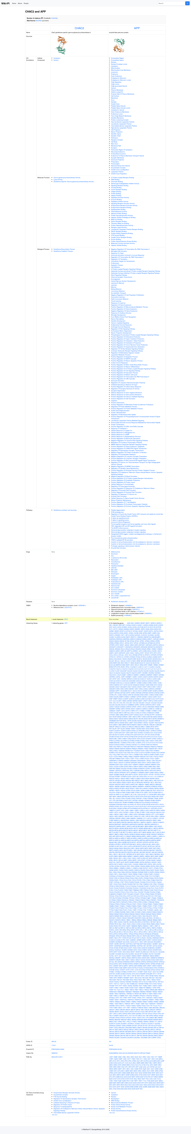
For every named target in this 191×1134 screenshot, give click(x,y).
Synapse (114, 148)
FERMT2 (156, 751)
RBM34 (134, 920)
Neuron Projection (116, 132)
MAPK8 (111, 824)
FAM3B (116, 749)
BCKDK (155, 659)
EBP (131, 733)
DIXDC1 (146, 723)
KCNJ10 (111, 802)
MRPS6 (148, 840)
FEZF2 (121, 753)
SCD (124, 942)
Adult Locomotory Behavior (119, 299)
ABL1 (111, 625)
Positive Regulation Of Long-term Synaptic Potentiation (128, 458)
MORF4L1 (161, 834)
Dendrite (113, 102)
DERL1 (125, 721)
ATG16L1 (121, 655)
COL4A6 (117, 705)
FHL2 (114, 755)
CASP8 (155, 677)
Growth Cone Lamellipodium (120, 170)
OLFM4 (116, 866)
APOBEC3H (152, 643)
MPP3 (118, 836)
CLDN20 (137, 699)
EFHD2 (127, 735)
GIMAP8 (153, 764)
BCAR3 (145, 659)
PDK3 (136, 878)
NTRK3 (148, 860)
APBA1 (142, 641)
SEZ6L (160, 946)
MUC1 (135, 844)
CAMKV (155, 675)
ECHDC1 (141, 733)
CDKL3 (146, 689)
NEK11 (116, 854)
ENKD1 (124, 739)
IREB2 (154, 796)
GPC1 (132, 770)
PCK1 (138, 876)
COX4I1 (111, 707)
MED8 (116, 830)
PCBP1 (151, 874)
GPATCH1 (118, 770)
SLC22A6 (161, 952)
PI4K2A (159, 882)
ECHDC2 (147, 733)
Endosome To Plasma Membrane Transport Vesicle (127, 156)
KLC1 (121, 806)
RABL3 (121, 916)
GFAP (117, 764)
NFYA (134, 854)
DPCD (152, 727)
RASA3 (124, 918)
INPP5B (124, 796)
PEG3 (121, 880)
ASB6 (145, 651)
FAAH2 (143, 745)
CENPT (111, 693)
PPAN (147, 894)
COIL (110, 703)
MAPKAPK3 (134, 824)
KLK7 (163, 806)
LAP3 (147, 810)
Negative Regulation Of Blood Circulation (124, 476)
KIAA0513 (155, 802)
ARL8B (143, 649)
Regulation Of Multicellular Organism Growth (125, 353)
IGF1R (151, 792)
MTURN (129, 844)
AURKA (149, 657)
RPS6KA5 (148, 934)
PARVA (157, 872)
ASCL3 (149, 651)
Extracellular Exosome (118, 154)
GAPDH (127, 762)
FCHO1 (142, 751)
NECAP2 (155, 852)
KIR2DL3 (112, 806)
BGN (110, 663)
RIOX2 (116, 926)
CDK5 (126, 689)
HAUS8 (122, 780)
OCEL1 (130, 864)
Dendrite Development (118, 321)
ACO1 (115, 627)
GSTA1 (135, 774)
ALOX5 (123, 637)
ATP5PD (154, 655)
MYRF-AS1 (151, 846)
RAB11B (134, 912)
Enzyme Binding (116, 199)
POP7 (125, 894)
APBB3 (116, 643)
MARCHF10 (155, 824)
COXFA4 (128, 707)
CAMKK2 (143, 675)
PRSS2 (157, 902)
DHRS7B (157, 721)
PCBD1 (140, 874)
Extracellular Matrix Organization (121, 331)
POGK (151, 890)
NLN (162, 854)
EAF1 (124, 733)
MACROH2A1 (125, 820)
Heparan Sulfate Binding (119, 245)
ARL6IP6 (138, 649)
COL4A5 (112, 705)
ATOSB (135, 655)
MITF (140, 832)
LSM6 (128, 818)
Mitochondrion (115, 68)
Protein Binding (116, 193)
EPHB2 (132, 741)
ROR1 (117, 930)
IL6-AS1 (143, 794)
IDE (151, 790)
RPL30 (156, 930)
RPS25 (131, 934)
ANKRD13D (147, 637)
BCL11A (161, 659)
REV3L (159, 922)
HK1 (136, 784)
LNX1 (131, 816)
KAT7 (130, 800)
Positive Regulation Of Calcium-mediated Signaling (127, 397)
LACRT (118, 810)
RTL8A (129, 938)
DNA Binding (115, 179)
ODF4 (154, 864)
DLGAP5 (161, 723)
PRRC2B (151, 902)
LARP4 (157, 810)
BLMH (137, 663)
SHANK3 (130, 950)
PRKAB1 (132, 900)
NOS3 (151, 858)
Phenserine (114, 564)
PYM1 (145, 910)
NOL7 (130, 858)
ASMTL (111, 653)
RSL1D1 (139, 936)
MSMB (124, 842)
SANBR (139, 940)
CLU (114, 701)
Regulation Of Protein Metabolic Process (124, 406)
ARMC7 (154, 649)
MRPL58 (124, 840)
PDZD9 (111, 880)
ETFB (128, 743)
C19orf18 (124, 669)
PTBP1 (155, 906)
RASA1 (119, 918)
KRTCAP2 (154, 808)
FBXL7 (116, 751)
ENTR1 (134, 739)
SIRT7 (116, 952)
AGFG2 (156, 631)
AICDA (136, 633)
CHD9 (142, 695)
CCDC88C (112, 683)
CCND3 (144, 683)
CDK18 (159, 687)
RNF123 (111, 928)
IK (114, 794)
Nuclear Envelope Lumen (119, 64)
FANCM (151, 749)
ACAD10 (134, 625)
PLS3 (116, 890)
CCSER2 (116, 685)
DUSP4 (128, 731)
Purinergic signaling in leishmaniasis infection (125, 546)
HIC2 (159, 782)
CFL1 (116, 695)
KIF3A (143, 804)
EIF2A (152, 735)
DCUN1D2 (159, 715)
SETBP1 (149, 946)
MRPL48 (153, 838)
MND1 (122, 834)
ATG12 (111, 655)
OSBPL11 (129, 868)
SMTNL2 (112, 958)
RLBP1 (128, 926)
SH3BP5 (158, 948)
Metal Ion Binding (116, 219)
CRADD (156, 707)
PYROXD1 (150, 910)
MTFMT (151, 842)
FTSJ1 (137, 759)
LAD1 (122, 810)
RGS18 (139, 924)
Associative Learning (117, 297)
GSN (126, 774)
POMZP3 (120, 894)
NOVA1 (155, 858)
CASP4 (145, 677)
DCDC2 (136, 715)
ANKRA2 (140, 637)
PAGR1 (157, 870)
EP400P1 (149, 739)
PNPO (141, 890)
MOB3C (143, 834)
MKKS (144, 832)
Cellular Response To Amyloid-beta (122, 484)
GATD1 (144, 762)
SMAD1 (128, 956)
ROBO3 (159, 928)
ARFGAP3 (149, 645)
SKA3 (128, 952)
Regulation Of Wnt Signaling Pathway (123, 329)
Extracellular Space (117, 60)
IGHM (155, 792)
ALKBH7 (112, 637)
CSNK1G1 (151, 709)
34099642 (128, 605)
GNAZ (146, 766)
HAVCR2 (128, 780)
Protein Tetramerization (118, 412)
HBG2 (146, 780)
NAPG (146, 848)
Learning (114, 285)
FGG (157, 753)
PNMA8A (136, 890)
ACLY (111, 627)
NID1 (147, 854)
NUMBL (136, 862)
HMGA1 (111, 786)
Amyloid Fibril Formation (119, 496)
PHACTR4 (159, 880)
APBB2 (111, 643)
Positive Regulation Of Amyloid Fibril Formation (126, 492)
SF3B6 (121, 948)
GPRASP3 (122, 772)
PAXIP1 (125, 874)
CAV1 (119, 679)
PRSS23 (112, 904)
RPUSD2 (123, 936)
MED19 (156, 828)
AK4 (158, 633)
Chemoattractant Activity (119, 211)
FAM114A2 (112, 747)
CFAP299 (145, 693)
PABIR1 (131, 870)
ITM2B (156, 798)
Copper (113, 576)
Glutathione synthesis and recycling (64, 510)
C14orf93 (151, 667)
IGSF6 (111, 794)
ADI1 (159, 629)
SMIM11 (157, 956)
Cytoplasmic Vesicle (117, 110)
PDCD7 (111, 878)
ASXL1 (132, 653)
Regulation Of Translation (119, 259)
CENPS (160, 691)
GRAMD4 (141, 772)
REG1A (140, 922)
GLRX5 (125, 766)
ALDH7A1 (144, 635)
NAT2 (155, 848)
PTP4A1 (139, 908)
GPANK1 (112, 770)
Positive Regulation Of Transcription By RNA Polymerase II (130, 377)
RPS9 (118, 936)
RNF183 (128, 928)
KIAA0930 (119, 804)
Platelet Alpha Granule (118, 106)
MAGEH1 (149, 820)
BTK (118, 667)
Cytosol (55, 60)
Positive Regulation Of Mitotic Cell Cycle (124, 375)
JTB (113, 800)
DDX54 (126, 719)
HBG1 (142, 780)
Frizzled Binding (116, 187)
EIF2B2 (157, 735)
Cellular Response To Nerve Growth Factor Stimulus (127, 498)
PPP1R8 (112, 898)
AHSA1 (131, 633)
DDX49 (121, 719)
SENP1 (111, 944)
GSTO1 (146, 774)
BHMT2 (115, 663)
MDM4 (146, 828)
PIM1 (141, 884)
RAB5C (159, 914)
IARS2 (143, 790)
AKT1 (123, 635)
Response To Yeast (117, 253)
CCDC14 (149, 679)
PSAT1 (134, 904)
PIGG (115, 884)
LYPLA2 (161, 818)
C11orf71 (145, 667)
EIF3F (122, 737)
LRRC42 (162, 816)
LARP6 (162, 810)
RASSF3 (112, 920)
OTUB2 (156, 868)
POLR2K (147, 892)
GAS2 (139, 762)
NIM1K (151, 854)
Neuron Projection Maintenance (121, 500)
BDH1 (134, 661)
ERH (160, 741)
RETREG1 (146, 922)
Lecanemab (114, 598)
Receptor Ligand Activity (119, 227)
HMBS (147, 784)
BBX (134, 659)
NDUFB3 (112, 852)
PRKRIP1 (154, 900)
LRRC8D (117, 818)
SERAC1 (149, 944)
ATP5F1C (147, 655)
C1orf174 (158, 669)
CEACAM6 (123, 691)
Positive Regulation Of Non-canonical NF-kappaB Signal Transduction (133, 460)
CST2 (123, 711)
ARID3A (111, 649)
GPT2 (128, 772)
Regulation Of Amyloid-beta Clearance (123, 454)
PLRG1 (111, 890)
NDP (135, 850)
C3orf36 (145, 671)
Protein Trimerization (117, 424)
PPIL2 (125, 896)
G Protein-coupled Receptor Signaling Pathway (126, 269)
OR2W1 (137, 866)
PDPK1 (141, 878)
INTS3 (138, 796)
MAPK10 (143, 822)
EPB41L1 (160, 739)
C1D (135, 669)
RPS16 (161, 932)
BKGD (133, 663)
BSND (111, 667)
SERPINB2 (125, 946)
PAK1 (111, 872)
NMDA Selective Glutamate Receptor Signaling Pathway (129, 444)
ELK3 (160, 737)
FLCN (161, 755)
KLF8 (149, 806)
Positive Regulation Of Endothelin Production (125, 480)
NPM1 (111, 860)
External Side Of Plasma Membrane (122, 94)
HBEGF (137, 780)
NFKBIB (129, 854)
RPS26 (136, 934)
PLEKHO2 (142, 888)
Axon (112, 100)
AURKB (155, 657)
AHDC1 (126, 633)
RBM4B (149, 920)
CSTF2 (127, 711)
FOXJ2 (156, 757)
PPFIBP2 (158, 894)
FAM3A (111, 749)
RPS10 (141, 932)
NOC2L (115, 858)
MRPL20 (112, 838)
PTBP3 (160, 906)
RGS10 (129, 924)
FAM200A (147, 747)
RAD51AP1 (128, 916)
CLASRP (125, 699)
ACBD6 (151, 625)
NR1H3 (120, 860)
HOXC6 (116, 788)
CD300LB (136, 685)
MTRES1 (118, 844)
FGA (124, 753)
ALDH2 (131, 635)
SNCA (139, 958)
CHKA (111, 697)
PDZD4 (161, 878)
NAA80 (116, 848)
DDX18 (144, 717)
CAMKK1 (136, 675)
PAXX (130, 874)
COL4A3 (159, 703)
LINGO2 (147, 814)
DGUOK (151, 721)
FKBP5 (152, 755)
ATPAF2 (127, 657)
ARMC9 (159, 649)
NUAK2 (159, 860)
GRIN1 (161, 772)
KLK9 (111, 808)
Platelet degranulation (118, 510)
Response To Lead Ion (118, 303)
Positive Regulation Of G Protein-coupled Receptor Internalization (132, 478)
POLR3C (153, 892)
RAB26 (154, 912)
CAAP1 (139, 673)
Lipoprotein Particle (117, 172)
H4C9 (143, 778)
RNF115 (157, 926)
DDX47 (116, 719)
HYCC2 (133, 790)
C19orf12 (118, 669)
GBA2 (154, 762)
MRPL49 (159, 838)
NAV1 (159, 848)
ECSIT (160, 733)
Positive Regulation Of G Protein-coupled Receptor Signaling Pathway (133, 369)
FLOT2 (116, 757)
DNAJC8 (137, 727)
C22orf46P (123, 671)
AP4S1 (137, 641)
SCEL (128, 942)
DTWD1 (152, 729)
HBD (132, 780)
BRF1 (146, 665)
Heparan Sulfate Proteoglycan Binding (123, 217)
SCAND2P (119, 942)
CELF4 (140, 691)
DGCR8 (139, 721)
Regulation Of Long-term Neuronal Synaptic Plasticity (128, 383)
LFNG (147, 812)
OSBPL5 (135, 868)
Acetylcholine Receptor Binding (121, 207)
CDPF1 (117, 691)
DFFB (129, 721)
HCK (110, 782)
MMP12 (117, 834)
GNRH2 (117, 768)
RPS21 (126, 934)
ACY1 (111, 629)
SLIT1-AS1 (118, 956)
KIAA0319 (148, 802)
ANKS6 (144, 639)
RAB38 (126, 914)
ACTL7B (152, 627)
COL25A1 (142, 703)
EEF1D (117, 735)
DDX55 (131, 719)
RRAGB (129, 936)
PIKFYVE (136, 884)
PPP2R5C (118, 898)
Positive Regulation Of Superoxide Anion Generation (128, 347)
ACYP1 (115, 629)
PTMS (134, 908)
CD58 (151, 685)
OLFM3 (111, 866)
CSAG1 (133, 709)
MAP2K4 (130, 822)
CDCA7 (139, 687)
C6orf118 (112, 673)
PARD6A (134, 872)
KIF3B (148, 804)
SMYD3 (123, 958)
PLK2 (157, 888)
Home (14, 3)
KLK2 (159, 806)
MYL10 (126, 846)
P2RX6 (121, 870)
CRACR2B (150, 707)
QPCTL (111, 912)
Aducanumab (115, 586)
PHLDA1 (137, 882)
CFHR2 (111, 695)
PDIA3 (132, 878)
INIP (110, 796)
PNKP (131, 890)
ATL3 (130, 655)
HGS (156, 782)
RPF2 (138, 930)
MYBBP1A (112, 846)
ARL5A (132, 649)
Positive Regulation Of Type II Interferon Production (127, 339)
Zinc (112, 556)
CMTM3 (135, 701)
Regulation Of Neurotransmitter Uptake (123, 414)
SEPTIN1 (122, 944)
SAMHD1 (133, 940)
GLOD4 (116, 766)
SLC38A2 (118, 954)
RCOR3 (131, 922)
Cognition (114, 401)
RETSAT (153, 922)
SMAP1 (139, 956)
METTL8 (125, 832)
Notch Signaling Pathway (119, 275)
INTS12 (132, 796)
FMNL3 (131, 757)
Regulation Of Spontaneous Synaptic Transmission (127, 450)
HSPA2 (151, 788)
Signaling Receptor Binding (119, 185)
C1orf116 (152, 669)
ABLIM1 (115, 625)
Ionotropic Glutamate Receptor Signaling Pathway (127, 351)
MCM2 (122, 828)
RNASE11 (146, 926)
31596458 (127, 615)
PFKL (144, 880)
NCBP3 (116, 850)
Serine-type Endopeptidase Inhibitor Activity (125, 183)
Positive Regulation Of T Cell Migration (123, 502)
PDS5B (146, 878)
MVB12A (145, 844)
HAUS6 (117, 780)
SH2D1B (144, 948)
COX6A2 (122, 707)
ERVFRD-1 (117, 743)
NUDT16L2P (120, 862)
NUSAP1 (154, 862)
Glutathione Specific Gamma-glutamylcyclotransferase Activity (73, 181)
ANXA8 (116, 641)
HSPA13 (146, 788)
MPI (114, 836)
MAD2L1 (133, 820)
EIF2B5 (111, 737)
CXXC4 (144, 713)
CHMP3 (121, 697)
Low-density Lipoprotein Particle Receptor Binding (127, 229)
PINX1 (155, 884)
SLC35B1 (112, 954)
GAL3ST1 (158, 761)
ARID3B (117, 649)
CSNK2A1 (112, 711)
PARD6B (140, 872)
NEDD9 (160, 852)
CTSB (159, 711)
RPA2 (124, 930)
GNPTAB (112, 768)
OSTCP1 (145, 868)
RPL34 (111, 932)
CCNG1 (154, 683)
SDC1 (141, 942)
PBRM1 (135, 874)
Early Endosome (116, 76)
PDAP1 (157, 876)
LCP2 (120, 812)
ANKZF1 (150, 639)
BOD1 (132, 665)
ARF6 (136, 645)
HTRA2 (128, 790)
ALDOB (157, 635)
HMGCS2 (129, 786)
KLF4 (138, 806)
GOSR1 (147, 768)
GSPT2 (130, 774)
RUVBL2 (149, 938)
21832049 (54, 18)
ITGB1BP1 (139, 798)
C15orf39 (157, 667)
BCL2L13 (124, 661)
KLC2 (125, 806)
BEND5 (154, 661)
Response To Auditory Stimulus (121, 313)
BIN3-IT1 (127, 663)
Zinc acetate (115, 588)
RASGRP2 (130, 918)
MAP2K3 (124, 822)
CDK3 (118, 689)
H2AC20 (111, 778)
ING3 (163, 794)
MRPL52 (112, 840)
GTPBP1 (117, 776)
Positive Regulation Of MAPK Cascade (123, 359)
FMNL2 (125, 757)
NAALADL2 (127, 848)
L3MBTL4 (112, 810)
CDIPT (144, 687)
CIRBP (115, 699)
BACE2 (125, 659)
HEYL (152, 782)
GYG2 (141, 776)
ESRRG (123, 743)
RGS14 (134, 924)
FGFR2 (153, 753)
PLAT (157, 886)
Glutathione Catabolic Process (63, 251)
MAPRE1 (141, 824)
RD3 (136, 922)
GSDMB (116, 774)
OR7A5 (152, 866)
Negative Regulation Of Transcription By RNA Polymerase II (130, 249)
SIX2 (124, 952)
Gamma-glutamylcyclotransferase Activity (66, 177)
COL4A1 (148, 703)
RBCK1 (123, 920)
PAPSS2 (128, 872)
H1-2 (156, 776)
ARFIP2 (155, 645)
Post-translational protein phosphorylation (124, 538)
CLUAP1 (119, 701)
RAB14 (144, 912)
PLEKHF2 (122, 888)
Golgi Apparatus (116, 82)
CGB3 (120, 695)
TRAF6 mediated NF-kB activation (122, 540)
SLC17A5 (149, 952)
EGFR (136, 735)
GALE (111, 762)
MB (139, 826)
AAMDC (137, 623)
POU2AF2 (130, 894)
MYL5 (131, 846)
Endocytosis (115, 263)
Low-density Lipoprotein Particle (121, 124)
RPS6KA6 (155, 934)
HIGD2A (111, 784)
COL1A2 (135, 703)
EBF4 (128, 733)
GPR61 (111, 772)
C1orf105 (140, 669)
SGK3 (139, 948)
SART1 (149, 940)
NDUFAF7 (152, 850)
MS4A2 (111, 842)
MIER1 (136, 832)
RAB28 (111, 914)
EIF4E (136, 737)
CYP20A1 (112, 715)
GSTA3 (140, 774)
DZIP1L (111, 733)
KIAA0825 (112, 804)
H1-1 (152, 776)
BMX (123, 665)
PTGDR (111, 908)
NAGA (137, 848)
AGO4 (111, 633)
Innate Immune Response (119, 363)
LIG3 (162, 812)
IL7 (148, 794)
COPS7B (148, 705)
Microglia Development (118, 315)
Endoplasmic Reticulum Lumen (121, 80)
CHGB (156, 695)
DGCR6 (134, 721)
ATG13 (116, 655)
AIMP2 (154, 633)
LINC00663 (141, 814)
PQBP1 (148, 898)
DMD (120, 725)
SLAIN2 (143, 952)
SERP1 (111, 946)
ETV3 (148, 743)
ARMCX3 (112, 651)
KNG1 (115, 808)
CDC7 (130, 687)
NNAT (157, 856)
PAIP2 (162, 870)
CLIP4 (157, 699)
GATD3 (149, 762)
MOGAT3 (154, 834)
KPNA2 (119, 808)
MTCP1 (134, 842)
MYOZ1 (144, 846)
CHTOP (139, 697)
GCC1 (158, 762)
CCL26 (127, 683)
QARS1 (156, 910)
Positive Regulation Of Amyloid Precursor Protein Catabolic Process (133, 470)
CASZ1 (161, 677)
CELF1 (130, 691)
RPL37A (126, 932)
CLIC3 (153, 699)
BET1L (159, 661)
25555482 (82, 605)
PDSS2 (151, 878)
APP (137, 28)
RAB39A (132, 914)
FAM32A (160, 747)
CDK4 (122, 689)
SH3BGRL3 (151, 948)
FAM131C (120, 747)
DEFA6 (154, 719)
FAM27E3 (153, 747)
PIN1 (151, 884)
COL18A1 (129, 703)
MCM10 (116, 828)
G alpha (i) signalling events (120, 520)
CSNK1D (139, 709)
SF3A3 (111, 948)
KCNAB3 (147, 800)
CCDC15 (118, 681)
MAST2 (129, 826)
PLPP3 (161, 888)
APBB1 (157, 641)
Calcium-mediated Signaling (120, 323)
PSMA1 (150, 904)
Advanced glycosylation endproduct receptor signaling (128, 530)
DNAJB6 (159, 725)
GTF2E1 (151, 774)
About (20, 3)
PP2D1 (142, 894)
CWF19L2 (127, 713)
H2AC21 (117, 778)
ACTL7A (146, 627)
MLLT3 (154, 832)
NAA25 (111, 848)
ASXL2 (137, 653)
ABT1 (124, 625)
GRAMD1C (134, 772)
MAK (159, 820)
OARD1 (120, 864)
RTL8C (134, 938)
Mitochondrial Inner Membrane (120, 70)
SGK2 (135, 948)
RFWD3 (111, 924)
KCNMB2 (131, 802)
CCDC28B (132, 681)
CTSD (111, 713)
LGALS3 (158, 812)
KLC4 (129, 806)
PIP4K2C (161, 884)
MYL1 (122, 846)
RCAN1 (120, 922)
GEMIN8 (112, 764)
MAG (137, 820)
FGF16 (142, 753)
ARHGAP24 (129, 647)
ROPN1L (112, 930)
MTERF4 (146, 842)
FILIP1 (126, 755)
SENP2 (116, 944)
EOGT (143, 739)
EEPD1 (122, 735)
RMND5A (134, 926)
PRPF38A (112, 902)
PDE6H (127, 878)
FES (116, 753)
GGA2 (126, 764)
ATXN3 (138, 657)
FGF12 (132, 753)
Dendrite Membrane (117, 118)
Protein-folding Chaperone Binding (122, 233)
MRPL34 (141, 838)
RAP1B (155, 916)
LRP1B (147, 816)
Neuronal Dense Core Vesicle (120, 166)
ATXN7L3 (144, 657)
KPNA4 (125, 808)
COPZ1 (153, 705)
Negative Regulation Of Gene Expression (124, 311)
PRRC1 (145, 902)
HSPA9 (156, 788)
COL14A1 (122, 703)
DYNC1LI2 (134, 731)
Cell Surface (115, 96)
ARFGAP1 (142, 645)
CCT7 (121, 685)
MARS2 (118, 826)
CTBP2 (132, 711)
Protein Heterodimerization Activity (122, 225)
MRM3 (134, 836)
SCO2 (132, 942)
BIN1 (122, 663)
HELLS (133, 782)
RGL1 (120, 924)
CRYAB (127, 709)
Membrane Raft (116, 146)
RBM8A (155, 920)
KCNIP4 (158, 800)
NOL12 (125, 858)
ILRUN (151, 794)
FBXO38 (121, 751)
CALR (119, 675)
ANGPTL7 (133, 637)
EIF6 (148, 737)
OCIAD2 (135, 864)
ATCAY (147, 653)
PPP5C (137, 898)
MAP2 (119, 822)
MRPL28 (130, 838)
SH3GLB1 (118, 950)
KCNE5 (153, 800)
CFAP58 (156, 693)
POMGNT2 (112, 894)
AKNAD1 (118, 635)
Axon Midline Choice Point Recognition (123, 317)
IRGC (161, 796)
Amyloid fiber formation (118, 548)
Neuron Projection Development (121, 333)
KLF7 (145, 806)
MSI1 (116, 842)
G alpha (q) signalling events (120, 518)
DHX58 (121, 723)
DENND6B (112, 721)
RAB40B (148, 914)
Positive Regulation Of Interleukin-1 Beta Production (127, 341)
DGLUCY (145, 721)
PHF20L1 (117, 882)
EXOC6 (116, 745)
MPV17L (123, 836)
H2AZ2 (123, 778)
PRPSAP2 (124, 902)
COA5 (155, 701)
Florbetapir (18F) (116, 580)
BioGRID (39, 20)
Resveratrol (114, 560)
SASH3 (154, 940)
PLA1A (127, 886)
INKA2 (119, 796)
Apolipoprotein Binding (118, 209)
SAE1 (128, 940)
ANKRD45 (119, 639)
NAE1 (133, 848)
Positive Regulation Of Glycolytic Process (124, 373)
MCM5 (126, 828)
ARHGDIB (144, 647)
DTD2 (147, 729)
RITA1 (124, 926)
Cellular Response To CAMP (120, 434)
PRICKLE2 (124, 900)
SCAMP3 (112, 942)
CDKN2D (112, 691)
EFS (131, 735)
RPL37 (121, 932)
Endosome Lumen (117, 114)
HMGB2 (117, 786)
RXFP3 (161, 938)
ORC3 (157, 866)
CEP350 (122, 693)
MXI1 (158, 844)
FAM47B (122, 749)
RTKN (124, 938)
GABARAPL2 (113, 761)
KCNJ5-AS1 (118, 802)
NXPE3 (111, 864)
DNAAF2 (134, 725)
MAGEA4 (143, 820)
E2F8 (120, 733)
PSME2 (144, 906)
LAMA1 (131, 810)
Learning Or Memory (117, 283)
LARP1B (152, 810)
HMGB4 (122, 786)
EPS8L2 (142, 741)
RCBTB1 (126, 922)
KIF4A (153, 804)
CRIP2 (123, 709)
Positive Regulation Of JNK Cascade (123, 379)
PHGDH (131, 882)
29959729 (140, 607)
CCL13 (122, 683)
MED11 (150, 828)
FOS (147, 757)
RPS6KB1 (112, 936)
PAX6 (120, 874)
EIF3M (131, 737)
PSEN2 (144, 904)
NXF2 (159, 862)
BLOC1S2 (149, 663)
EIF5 (144, 737)
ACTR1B (158, 627)
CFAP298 (138, 693)
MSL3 (120, 842)
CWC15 (120, 713)
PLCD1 (111, 888)
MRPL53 (118, 840)
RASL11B (152, 918)
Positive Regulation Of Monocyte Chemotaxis (125, 438)
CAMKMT (149, 675)
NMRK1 (142, 856)
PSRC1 (150, 906)
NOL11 (120, 858)
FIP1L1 (131, 755)
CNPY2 (150, 701)
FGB (128, 753)
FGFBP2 (148, 753)
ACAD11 (140, 625)
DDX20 (155, 717)
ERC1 (148, 741)
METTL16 (157, 830)
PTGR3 (121, 908)
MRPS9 (153, 840)
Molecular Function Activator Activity (123, 243)
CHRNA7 (133, 697)
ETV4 (152, 743)
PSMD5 (134, 906)
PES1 (130, 880)
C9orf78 (134, 673)
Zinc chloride (115, 594)
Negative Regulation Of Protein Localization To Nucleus (129, 452)
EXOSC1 (122, 745)
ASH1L (160, 651)
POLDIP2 (117, 892)
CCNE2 (149, 683)
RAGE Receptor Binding (119, 231)
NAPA (142, 848)
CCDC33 (138, 681)
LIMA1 (111, 814)
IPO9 (145, 796)
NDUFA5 (146, 850)
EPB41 (154, 739)
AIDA (140, 633)
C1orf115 (146, 669)
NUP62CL (148, 862)
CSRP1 (118, 711)
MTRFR (124, 844)
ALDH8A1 (151, 635)
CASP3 (140, 677)
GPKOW (136, 770)
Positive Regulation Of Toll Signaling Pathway (125, 371)
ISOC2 (118, 798)
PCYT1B (152, 876)
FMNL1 (120, 757)
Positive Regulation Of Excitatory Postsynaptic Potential (129, 504)
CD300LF (142, 685)
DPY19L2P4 (121, 729)
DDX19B (150, 717)
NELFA (120, 854)
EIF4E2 (140, 737)
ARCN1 (127, 645)
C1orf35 (111, 671)
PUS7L (125, 910)
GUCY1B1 (135, 776)
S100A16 (112, 940)
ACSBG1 (125, 627)
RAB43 (154, 914)
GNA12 (130, 766)
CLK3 (161, 699)
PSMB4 (111, 906)
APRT (117, 645)
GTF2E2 (157, 774)
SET (144, 946)
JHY (110, 800)
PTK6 (130, 908)
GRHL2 (156, 772)
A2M (128, 623)
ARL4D (127, 649)
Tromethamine (115, 562)
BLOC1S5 (156, 663)
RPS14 (156, 932)
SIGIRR (155, 950)
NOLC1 (134, 858)
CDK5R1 (131, 689)
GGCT (130, 764)
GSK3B (121, 774)
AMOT (128, 637)
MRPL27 (124, 838)
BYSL (127, 667)
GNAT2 (141, 766)
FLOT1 (111, 757)
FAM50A (128, 749)
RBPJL (111, 922)
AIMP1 (149, 633)
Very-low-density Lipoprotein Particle (122, 122)
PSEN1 (139, 904)
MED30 (111, 830)
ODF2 (145, 864)
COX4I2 (117, 707)
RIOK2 (111, 926)
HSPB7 (161, 788)
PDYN (156, 878)
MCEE (160, 826)
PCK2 (142, 876)
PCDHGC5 (127, 876)
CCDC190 (125, 681)
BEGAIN (143, 661)
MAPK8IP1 (118, 824)
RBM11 (128, 920)
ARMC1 (148, 649)
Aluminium (114, 554)
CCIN (117, 683)
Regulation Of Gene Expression (121, 305)
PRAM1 (154, 898)
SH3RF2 (124, 950)
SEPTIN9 (143, 944)
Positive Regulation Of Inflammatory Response (126, 387)
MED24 (161, 828)
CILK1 (159, 697)
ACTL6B (140, 627)
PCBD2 (145, 874)
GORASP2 (141, 768)
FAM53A (134, 749)
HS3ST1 (132, 788)
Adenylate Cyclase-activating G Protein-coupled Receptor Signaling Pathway (135, 271)
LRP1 (143, 816)
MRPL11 (156, 836)
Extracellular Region (117, 58)
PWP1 (135, 910)
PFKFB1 (139, 880)
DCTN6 (146, 715)
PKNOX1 (122, 886)
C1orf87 (117, 671)
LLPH (157, 814)
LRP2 (152, 816)
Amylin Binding (116, 239)
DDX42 (160, 717)
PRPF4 (118, 902)
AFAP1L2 (123, 631)
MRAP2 (128, 836)
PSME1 (139, 906)
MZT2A (158, 846)
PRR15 (135, 902)
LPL (139, 816)
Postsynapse (115, 164)
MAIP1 (155, 820)
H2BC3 (138, 778)
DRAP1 (133, 729)
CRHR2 (118, 709)
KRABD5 (135, 808)
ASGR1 (154, 651)
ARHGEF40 (151, 647)
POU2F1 (137, 894)
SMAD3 (134, 956)
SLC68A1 (145, 954)
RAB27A (160, 912)
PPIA (116, 896)
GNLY (158, 766)
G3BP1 (157, 759)
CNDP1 (140, 701)
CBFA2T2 (130, 679)
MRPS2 (136, 840)
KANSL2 (121, 800)
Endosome (114, 74)
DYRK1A (154, 731)
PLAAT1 (146, 886)
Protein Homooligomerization (120, 410)
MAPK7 (161, 822)
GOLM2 (129, 768)
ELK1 (156, 737)
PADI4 (148, 870)
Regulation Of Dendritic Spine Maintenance (125, 468)
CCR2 (111, 685)
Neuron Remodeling (117, 319)
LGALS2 (152, 812)
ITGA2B (128, 798)
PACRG (142, 870)
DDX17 (139, 717)
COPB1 (136, 705)
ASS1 (128, 653)
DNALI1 (142, 727)
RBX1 (116, 922)
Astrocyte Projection (117, 160)
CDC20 (160, 685)
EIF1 (142, 735)
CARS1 (135, 677)
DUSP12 (112, 731)
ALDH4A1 (137, 635)
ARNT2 (118, 651)
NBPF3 (111, 850)
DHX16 (117, 723)
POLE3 (123, 892)
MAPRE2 (148, 824)
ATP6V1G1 (120, 657)
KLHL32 (154, 806)
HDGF (129, 782)
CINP (111, 699)
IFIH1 (114, 792)
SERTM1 (140, 946)
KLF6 (141, 806)
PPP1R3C (158, 896)
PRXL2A (129, 904)
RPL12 (147, 930)
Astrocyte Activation (117, 381)
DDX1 (130, 717)
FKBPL (157, 755)
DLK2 (111, 725)
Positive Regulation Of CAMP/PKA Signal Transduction (129, 448)
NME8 (125, 856)
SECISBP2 (157, 942)
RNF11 (152, 926)
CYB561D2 (150, 713)
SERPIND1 (133, 946)
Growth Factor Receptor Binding (121, 237)
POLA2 (160, 890)
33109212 (140, 611)
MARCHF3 (112, 826)
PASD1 (111, 874)
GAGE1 (148, 761)
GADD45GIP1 (141, 761)
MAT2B (134, 826)
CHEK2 (151, 695)
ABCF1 (148, 623)
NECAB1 (136, 852)
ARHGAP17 (121, 647)
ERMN (111, 743)
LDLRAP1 (126, 812)
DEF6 (150, 719)
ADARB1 (137, 629)
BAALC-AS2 (113, 659)
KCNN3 (136, 802)
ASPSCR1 (122, 653)
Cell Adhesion (115, 267)
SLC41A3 (125, 954)
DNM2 (148, 727)
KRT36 (140, 808)
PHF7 (122, 882)
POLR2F (140, 892)
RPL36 (116, 932)
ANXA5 (111, 641)
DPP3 (157, 727)
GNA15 (136, 766)
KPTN (130, 808)
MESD (141, 830)
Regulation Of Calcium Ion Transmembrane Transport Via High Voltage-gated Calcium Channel (135, 463)
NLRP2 (111, 856)
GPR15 (158, 770)
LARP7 (111, 812)
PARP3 (152, 872)
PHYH (148, 882)
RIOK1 (162, 924)
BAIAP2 (130, 659)
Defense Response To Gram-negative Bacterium (126, 393)
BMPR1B (119, 665)
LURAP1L (155, 818)
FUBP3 (142, 759)
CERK (133, 693)
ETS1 (144, 743)
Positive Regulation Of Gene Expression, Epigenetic (128, 446)
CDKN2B (158, 689)
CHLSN (116, 697)
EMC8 (111, 739)
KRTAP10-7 (147, 808)
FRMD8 (117, 759)
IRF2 (157, 796)
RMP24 (140, 926)
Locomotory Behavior (118, 291)
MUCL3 (139, 844)
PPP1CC (130, 896)
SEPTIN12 (129, 944)
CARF (123, 677)
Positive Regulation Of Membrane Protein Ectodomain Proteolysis (132, 404)
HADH (147, 778)
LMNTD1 (121, 816)
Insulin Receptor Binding (119, 189)
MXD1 (154, 844)
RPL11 (142, 930)
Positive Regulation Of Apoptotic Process (124, 357)
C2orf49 (129, 671)
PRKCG (142, 900)
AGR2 (121, 633)
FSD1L (128, 759)
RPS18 (111, 934)
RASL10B (145, 918)
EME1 (115, 739)
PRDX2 (113, 900)
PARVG (162, 872)
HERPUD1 (146, 782)
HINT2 (123, 784)
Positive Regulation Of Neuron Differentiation (125, 367)
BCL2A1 (111, 661)
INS (128, 796)
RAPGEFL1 (113, 918)
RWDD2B (156, 938)
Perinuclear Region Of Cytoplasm (121, 150)
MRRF (159, 840)
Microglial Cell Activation (119, 251)
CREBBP (112, 709)
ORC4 (162, 866)
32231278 (68, 607)
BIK (119, 663)
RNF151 (123, 928)
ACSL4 (135, 627)
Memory (113, 287)
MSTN (129, 842)
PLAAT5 (152, 886)
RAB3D (142, 914)
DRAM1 (128, 729)
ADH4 (152, 629)
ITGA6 (133, 798)
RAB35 (121, 914)
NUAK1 (153, 860)
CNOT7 (145, 701)
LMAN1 (161, 814)
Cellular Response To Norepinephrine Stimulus (126, 436)
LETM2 (137, 812)
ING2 (159, 794)
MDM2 (141, 828)
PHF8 (126, 882)
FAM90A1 (140, 749)
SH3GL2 (112, 950)
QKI (160, 910)
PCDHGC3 (120, 876)
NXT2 (116, 864)
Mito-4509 (114, 570)
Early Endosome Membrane (120, 112)
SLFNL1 (111, 956)
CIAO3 (150, 697)
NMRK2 (147, 856)
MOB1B (132, 834)
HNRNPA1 (141, 786)
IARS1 (138, 790)
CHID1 (161, 695)
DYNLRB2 (141, 731)
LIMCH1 (116, 814)
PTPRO (160, 908)
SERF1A (161, 944)
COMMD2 (131, 705)
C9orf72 (128, 673)
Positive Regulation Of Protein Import (123, 482)
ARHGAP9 (136, 647)
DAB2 (122, 715)
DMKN (124, 725)
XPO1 (66, 619)
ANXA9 (121, 641)
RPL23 (152, 930)
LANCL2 (142, 810)
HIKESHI (118, 784)
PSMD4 (128, 906)
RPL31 (161, 930)
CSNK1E (145, 709)
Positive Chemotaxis (117, 403)
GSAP (111, 774)
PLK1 (153, 888)
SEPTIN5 (136, 944)
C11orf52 (139, 667)
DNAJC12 (118, 727)
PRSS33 (123, 904)
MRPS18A (130, 840)
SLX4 (124, 956)
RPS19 (116, 934)
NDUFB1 (159, 850)
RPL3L (131, 932)
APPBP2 (112, 645)
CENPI (150, 691)
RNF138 (117, 928)
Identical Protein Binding (119, 213)
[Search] (187, 3)
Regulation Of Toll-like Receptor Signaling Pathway (127, 349)
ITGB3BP (150, 798)
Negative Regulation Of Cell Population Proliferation (127, 295)
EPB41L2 (112, 741)
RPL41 (136, 932)
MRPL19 (162, 836)
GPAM (158, 768)
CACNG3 (157, 673)
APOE (158, 643)
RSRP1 (111, 938)
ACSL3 (130, 627)
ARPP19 (129, 651)
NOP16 (139, 858)
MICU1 (131, 832)
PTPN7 (155, 908)
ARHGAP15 (113, 647)
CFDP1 (162, 693)
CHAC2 (79, 28)
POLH (128, 892)
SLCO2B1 (157, 954)
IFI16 (162, 790)
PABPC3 (137, 870)
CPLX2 (144, 707)
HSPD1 (117, 790)
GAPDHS (134, 762)
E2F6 (116, 733)
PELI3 (126, 880)
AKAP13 (112, 635)
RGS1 (125, 924)
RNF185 (134, 928)
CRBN (162, 707)
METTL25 (112, 832)
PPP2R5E (125, 898)
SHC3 (140, 950)
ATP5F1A (141, 655)
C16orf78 (112, 669)
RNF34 (144, 928)
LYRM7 (111, 820)
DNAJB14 (152, 725)
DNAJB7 (112, 727)
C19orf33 (130, 669)
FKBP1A (146, 755)
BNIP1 (128, 665)
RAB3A (137, 914)
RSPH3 (152, 936)
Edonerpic (114, 572)
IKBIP (117, 794)
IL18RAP (126, 794)
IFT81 (142, 792)
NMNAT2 (136, 856)
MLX (163, 832)
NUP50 (142, 862)
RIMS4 (153, 924)
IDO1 (154, 790)
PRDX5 (118, 900)
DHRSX (111, 723)
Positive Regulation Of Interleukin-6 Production (126, 343)
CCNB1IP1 (132, 683)
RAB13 (139, 912)
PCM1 (147, 876)
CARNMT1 (128, 677)
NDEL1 (131, 850)
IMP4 (155, 794)
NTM (139, 860)
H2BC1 (127, 778)
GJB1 (158, 764)
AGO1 (161, 631)
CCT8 (125, 685)
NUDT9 (127, 862)
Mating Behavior (116, 289)
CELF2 (135, 691)
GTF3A (162, 774)
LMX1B (126, 816)
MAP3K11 (137, 822)
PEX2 (134, 880)
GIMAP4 (135, 764)
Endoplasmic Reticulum (118, 78)
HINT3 (128, 784)
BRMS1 (156, 665)
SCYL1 (137, 942)
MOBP (149, 834)
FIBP (118, 755)
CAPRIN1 (112, 677)
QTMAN (116, 912)
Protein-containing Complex (120, 120)
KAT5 (126, 800)
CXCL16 (138, 713)
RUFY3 (139, 938)
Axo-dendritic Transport (118, 293)
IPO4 (141, 796)
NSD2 (130, 860)
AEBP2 (117, 631)
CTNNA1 (142, 711)
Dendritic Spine (116, 134)
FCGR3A (137, 751)
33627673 (135, 609)
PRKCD (137, 900)
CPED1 (139, 707)
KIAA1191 (133, 804)
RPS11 (146, 932)
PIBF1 (111, 884)
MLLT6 (159, 832)
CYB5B (156, 713)
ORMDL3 (123, 868)
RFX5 (116, 924)
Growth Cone (115, 104)
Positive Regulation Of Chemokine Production (125, 337)
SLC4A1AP (138, 954)
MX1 (149, 844)
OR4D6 (142, 866)
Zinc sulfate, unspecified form (120, 596)
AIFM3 (145, 633)
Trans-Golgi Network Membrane (121, 116)
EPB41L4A (119, 741)
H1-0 (149, 776)
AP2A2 (132, 641)
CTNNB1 (148, 711)
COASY (160, 701)
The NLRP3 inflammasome (119, 528)
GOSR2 (153, 768)
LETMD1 (142, 812)
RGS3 (144, 924)
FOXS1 (161, 757)
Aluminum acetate (117, 592)
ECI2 (155, 733)
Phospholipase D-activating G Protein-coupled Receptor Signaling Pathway (135, 335)
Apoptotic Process (117, 265)
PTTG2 (111, 910)
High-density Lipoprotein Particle (121, 128)
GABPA (120, 761)
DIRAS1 (140, 723)
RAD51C (135, 916)
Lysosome (114, 72)
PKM (117, 886)
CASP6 (150, 677)
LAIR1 (127, 810)
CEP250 (117, 693)
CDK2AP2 (112, 689)
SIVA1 (120, 952)
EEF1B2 (112, 735)
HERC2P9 (139, 782)
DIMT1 (131, 723)
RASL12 (158, 918)
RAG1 (140, 916)
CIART (155, 697)
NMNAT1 (130, 856)
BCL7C (129, 661)
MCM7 (131, 828)
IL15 (121, 794)
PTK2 (126, 908)
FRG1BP (112, 759)
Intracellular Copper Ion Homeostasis (123, 261)
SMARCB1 (145, 956)
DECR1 (135, 719)
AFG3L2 (135, 631)
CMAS (124, 701)
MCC (156, 826)
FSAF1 (123, 759)
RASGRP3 (138, 918)
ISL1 (114, 798)
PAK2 (115, 872)
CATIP (114, 679)
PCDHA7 (156, 874)
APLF (132, 643)
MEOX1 (135, 830)
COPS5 (142, 705)
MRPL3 (135, 838)
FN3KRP (136, 757)
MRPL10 (150, 836)
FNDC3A (142, 757)
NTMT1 (143, 860)
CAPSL (118, 677)
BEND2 (149, 661)
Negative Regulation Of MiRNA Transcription (125, 466)
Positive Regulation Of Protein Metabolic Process (127, 408)
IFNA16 (118, 792)
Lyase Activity (58, 179)
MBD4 (147, 826)
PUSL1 (130, 910)
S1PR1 (123, 940)
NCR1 (121, 850)
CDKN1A (152, 689)
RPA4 (128, 930)
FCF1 (132, 751)
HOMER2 (148, 786)
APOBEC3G (143, 643)
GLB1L (111, 766)
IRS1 (110, 798)
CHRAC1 (127, 697)
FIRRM (136, 755)
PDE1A (116, 878)
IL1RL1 (135, 794)
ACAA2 (128, 625)
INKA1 (114, 796)
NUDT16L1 (112, 862)
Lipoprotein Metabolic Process (120, 355)
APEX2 (127, 643)
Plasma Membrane (117, 90)
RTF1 (120, 938)
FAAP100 (149, 745)
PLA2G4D (140, 886)
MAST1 (124, 826)
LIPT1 (153, 814)
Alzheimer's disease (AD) (119, 601)
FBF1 (156, 749)
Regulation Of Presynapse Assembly (123, 486)
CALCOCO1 (113, 675)
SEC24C (150, 942)
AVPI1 (160, 657)
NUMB (132, 862)
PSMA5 (155, 904)
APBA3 (152, 641)
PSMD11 (123, 906)
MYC (118, 846)
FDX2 (147, 751)
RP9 (120, 930)
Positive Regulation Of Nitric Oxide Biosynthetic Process (129, 365)
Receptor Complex (117, 140)
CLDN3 (142, 699)
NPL (159, 858)
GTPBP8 (124, 776)
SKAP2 (138, 952)
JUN (116, 800)
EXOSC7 (135, 745)
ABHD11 (159, 623)
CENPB (144, 691)
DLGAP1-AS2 (153, 723)
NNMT (161, 856)
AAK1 (132, 623)
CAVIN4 (123, 679)
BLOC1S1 (142, 663)
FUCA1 (147, 759)
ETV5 (156, 743)
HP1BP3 (122, 788)
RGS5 (148, 924)
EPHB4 (137, 741)
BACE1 (119, 659)
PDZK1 (116, 880)
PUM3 (116, 910)
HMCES (152, 784)
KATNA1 (135, 800)
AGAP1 (141, 631)
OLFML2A (122, 866)
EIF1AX (147, 735)
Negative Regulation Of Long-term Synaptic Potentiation (129, 456)
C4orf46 (156, 671)
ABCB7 (142, 623)
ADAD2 (120, 629)
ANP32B (156, 639)
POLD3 (111, 892)
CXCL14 (133, 713)
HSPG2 (122, 790)
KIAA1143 (126, 804)
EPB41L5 (126, 741)
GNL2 (154, 766)
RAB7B (111, 916)
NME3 (116, 856)
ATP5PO (160, 655)
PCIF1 (134, 876)
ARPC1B (123, 651)
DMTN (129, 725)
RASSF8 (118, 920)
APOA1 (136, 643)
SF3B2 (116, 948)
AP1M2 (127, 641)
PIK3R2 (124, 884)
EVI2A (160, 743)
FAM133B (126, 747)
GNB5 (150, 766)
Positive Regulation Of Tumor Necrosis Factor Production (129, 345)
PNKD (126, 890)
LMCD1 (111, 816)
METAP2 (151, 830)
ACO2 (119, 627)
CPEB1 (134, 707)
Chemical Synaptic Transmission (121, 277)
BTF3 (115, 667)
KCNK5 (125, 802)
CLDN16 (131, 699)
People (26, 3)
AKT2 (127, 635)
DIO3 (135, 723)
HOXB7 (160, 786)
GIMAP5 (141, 764)
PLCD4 (116, 888)
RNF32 (139, 928)
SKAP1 (133, 952)
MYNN (135, 846)
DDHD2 (119, 717)
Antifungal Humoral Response (120, 327)
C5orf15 (162, 671)
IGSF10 (160, 792)
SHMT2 (144, 950)
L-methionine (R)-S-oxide (119, 558)
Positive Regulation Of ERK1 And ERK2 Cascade (127, 426)
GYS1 (145, 776)
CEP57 (128, 693)
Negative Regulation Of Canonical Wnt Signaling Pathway (129, 440)
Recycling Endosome (118, 152)
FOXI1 (151, 757)
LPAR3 (136, 816)
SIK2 (159, 950)
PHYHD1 (153, 882)
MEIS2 (130, 830)
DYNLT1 (148, 731)
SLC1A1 (155, 952)
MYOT (140, 846)
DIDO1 (126, 723)
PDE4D (121, 878)
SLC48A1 (131, 954)
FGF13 (137, 753)
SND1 (148, 958)
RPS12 (151, 932)
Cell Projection (115, 130)
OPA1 (128, 866)
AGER (146, 631)
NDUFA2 (140, 850)
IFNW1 (132, 792)
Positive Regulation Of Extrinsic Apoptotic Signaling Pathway (130, 506)
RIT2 (120, 926)
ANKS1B (133, 639)
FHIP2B (162, 753)
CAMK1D (130, 675)
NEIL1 (111, 854)
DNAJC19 (125, 727)
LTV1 (144, 818)
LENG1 (131, 812)
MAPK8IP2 (125, 824)
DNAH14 (140, 725)
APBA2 (147, 641)
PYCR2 (140, 910)
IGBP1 (146, 792)
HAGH (157, 778)
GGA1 (121, 764)
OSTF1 (151, 868)
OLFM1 (159, 864)
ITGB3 (145, 798)
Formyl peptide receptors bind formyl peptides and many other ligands (133, 524)
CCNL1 (160, 683)
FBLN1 (160, 749)
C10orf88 (133, 667)
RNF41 (149, 928)
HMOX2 (134, 786)
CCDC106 (136, 679)
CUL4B (115, 713)
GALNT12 (121, 762)
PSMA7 (160, 904)
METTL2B (119, 832)
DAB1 (117, 715)
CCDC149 (112, 681)
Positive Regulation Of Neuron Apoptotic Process (127, 361)
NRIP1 (125, 860)
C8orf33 (117, 673)
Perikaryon (114, 138)
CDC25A (112, 687)
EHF (139, 735)
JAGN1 (161, 798)
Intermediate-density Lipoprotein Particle (124, 126)
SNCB (144, 958)
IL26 (139, 794)
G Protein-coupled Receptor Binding (122, 177)
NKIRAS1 (157, 854)
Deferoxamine (115, 552)
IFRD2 (137, 792)
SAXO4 (159, 940)
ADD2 (147, 629)
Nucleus (113, 62)
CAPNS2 (161, 675)
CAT (110, 679)
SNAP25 (134, 958)
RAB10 (128, 912)
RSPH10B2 (146, 936)
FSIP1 (132, 759)
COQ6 (158, 705)
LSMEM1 (133, 818)
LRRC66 (111, 818)
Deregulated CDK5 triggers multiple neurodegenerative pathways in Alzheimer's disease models (136, 535)
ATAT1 (142, 653)
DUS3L (157, 729)
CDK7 (136, 689)
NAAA (121, 848)
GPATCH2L (125, 770)
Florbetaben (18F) (116, 578)
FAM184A (140, 747)
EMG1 (120, 739)
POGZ (156, 890)
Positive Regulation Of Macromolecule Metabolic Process (129, 307)
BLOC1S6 (112, 665)
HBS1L (151, 780)
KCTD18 (142, 802)
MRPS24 (142, 840)
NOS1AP (145, 858)
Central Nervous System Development (123, 281)
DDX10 (135, 717)
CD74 (155, 685)
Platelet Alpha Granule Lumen (120, 108)
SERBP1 (155, 944)
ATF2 (151, 653)
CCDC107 (143, 679)
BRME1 (150, 665)
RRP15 (134, 936)
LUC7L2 (149, 818)
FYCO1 (152, 759)
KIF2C (139, 804)
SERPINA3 (117, 946)
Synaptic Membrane (117, 158)
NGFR (138, 854)
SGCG (126, 948)
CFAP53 (151, 693)
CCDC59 (150, 681)
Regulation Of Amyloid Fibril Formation (123, 490)
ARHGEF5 (159, 647)
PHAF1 (111, 882)
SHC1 (136, 950)
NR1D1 (116, 860)
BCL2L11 (118, 661)
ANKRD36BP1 (156, 637)
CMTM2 (129, 701)
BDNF (138, 661)
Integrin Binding (116, 191)
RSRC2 (158, 936)
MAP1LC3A (113, 822)
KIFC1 (157, 804)
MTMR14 (112, 844)
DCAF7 (131, 715)
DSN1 (143, 729)
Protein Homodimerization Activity (122, 215)
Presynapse (115, 162)
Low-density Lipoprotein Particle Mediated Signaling (127, 420)
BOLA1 (137, 665)
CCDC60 (156, 681)
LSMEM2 (139, 818)
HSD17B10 (139, 788)
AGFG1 (151, 631)
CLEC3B (148, 699)
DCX (110, 717)
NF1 (124, 854)
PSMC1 (117, 906)
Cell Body (114, 142)
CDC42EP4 (123, 687)
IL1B (130, 794)
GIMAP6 (147, 764)
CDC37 (117, 687)
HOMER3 (154, 786)
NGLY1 (143, 854)
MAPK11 (150, 822)
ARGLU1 (161, 645)
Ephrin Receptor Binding (119, 221)
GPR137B (152, 770)
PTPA (145, 908)
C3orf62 (151, 671)
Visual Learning (116, 301)
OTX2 (161, 868)
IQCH (149, 796)
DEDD (146, 719)
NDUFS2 (124, 852)
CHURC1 (145, 697)
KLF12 (134, 806)
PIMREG (146, 884)
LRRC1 (156, 816)
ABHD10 (153, 623)
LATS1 (116, 812)
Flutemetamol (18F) (117, 582)
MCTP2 (136, 828)
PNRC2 (146, 890)
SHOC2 (150, 950)
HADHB (152, 778)
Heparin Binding (116, 195)
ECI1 (152, 733)
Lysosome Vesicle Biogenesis (120, 522)
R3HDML (123, 912)
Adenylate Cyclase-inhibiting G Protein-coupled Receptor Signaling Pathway (135, 273)
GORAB (135, 768)
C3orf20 (135, 671)
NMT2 (152, 856)
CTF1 (137, 711)
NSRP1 (134, 860)
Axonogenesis (115, 279)
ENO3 (130, 739)
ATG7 (126, 655)
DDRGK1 (125, 717)
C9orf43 (123, 673)
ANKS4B (139, 639)
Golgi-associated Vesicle (119, 86)
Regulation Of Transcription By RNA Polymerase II (127, 257)
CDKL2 (141, 689)
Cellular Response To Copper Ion (121, 430)
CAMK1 (123, 675)
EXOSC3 (128, 745)
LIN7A (135, 814)
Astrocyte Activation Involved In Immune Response (127, 255)
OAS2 (126, 864)
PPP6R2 (143, 898)
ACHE (156, 625)
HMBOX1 (141, 784)
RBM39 (139, 920)
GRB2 (152, 772)
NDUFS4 (130, 852)
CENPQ (155, 691)
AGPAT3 (116, 633)
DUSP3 (123, 731)
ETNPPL (139, 743)
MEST (145, 830)
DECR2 (141, 719)
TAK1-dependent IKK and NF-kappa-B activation (126, 526)
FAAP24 (155, 745)
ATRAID (132, 657)
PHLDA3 (143, 882)
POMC (158, 892)
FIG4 (122, 755)
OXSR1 (116, 870)
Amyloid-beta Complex (118, 168)
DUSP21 (118, 731)
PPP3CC (132, 898)
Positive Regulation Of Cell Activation (123, 399)
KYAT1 (160, 808)
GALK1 (115, 762)
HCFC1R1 (160, 780)
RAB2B (116, 914)
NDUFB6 (118, 852)
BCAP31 (139, 659)
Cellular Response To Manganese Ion (123, 432)
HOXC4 (111, 788)
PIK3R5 (129, 884)
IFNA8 (128, 792)
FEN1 (151, 751)
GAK (153, 761)
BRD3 (142, 665)
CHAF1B (130, 695)
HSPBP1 (112, 790)
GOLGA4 (123, 768)
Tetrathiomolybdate (117, 566)
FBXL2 (111, 751)
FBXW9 (127, 751)
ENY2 (139, 739)
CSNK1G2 (158, 709)
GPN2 (142, 770)
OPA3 (132, 866)
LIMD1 (121, 814)
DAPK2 (126, 715)
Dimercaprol (115, 574)
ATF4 (155, 653)
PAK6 (123, 872)
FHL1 (111, 755)
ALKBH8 (118, 637)
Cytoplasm (56, 58)
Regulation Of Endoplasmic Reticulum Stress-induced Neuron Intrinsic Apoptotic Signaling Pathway (136, 473)
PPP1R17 (151, 896)
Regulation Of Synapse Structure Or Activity (125, 389)
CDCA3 (134, 687)
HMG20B (158, 784)
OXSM (111, 870)
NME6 (120, 856)
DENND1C (160, 719)
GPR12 (146, 770)
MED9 (121, 830)
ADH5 (156, 629)
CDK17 (154, 687)
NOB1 (111, 858)
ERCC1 (152, 741)
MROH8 (138, 836)
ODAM (141, 864)
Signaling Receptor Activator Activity (123, 203)
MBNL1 (151, 826)
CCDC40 (144, 681)
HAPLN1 (112, 780)
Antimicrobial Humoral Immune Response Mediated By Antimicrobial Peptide (135, 422)
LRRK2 (123, 818)
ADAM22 (126, 629)
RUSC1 (144, 938)
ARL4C (122, 649)
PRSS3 (117, 904)
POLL (136, 892)
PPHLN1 (112, 896)
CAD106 (113, 568)
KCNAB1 (141, 800)
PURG (120, 910)
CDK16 (149, 687)
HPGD (127, 788)
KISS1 (117, 806)
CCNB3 (139, 683)
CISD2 (120, 699)
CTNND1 (154, 711)
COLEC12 (124, 705)
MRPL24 (118, 838)
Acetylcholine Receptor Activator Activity (124, 205)
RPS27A (141, 934)
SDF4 (145, 942)
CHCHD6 (136, 695)
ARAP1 (122, 645)
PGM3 (153, 880)
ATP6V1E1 (112, 657)
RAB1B (149, 912)
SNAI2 (129, 958)
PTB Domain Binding (117, 235)
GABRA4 (126, 761)
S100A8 (117, 940)
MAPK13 (156, 822)
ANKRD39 (112, 639)
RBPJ (160, 920)
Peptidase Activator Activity (120, 197)
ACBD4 (145, 625)
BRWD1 (161, 665)
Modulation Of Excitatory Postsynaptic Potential (126, 442)
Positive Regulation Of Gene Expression (124, 309)
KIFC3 (162, 804)
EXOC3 (111, 745)
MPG (110, 836)
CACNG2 (151, 673)
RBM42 (144, 920)
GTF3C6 (111, 776)
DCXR (115, 717)
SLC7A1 (151, 954)
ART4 (141, 651)
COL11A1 (116, 703)
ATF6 (159, 653)
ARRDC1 (135, 651)
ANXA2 (161, 639)
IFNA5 (123, 792)
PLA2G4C (133, 886)
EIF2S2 (116, 737)
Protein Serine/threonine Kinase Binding (124, 241)
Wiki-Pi (5, 3)
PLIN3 (149, 888)
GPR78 (116, 772)
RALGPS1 (149, 916)
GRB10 (147, 772)
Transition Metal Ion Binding (120, 223)
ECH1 (136, 733)
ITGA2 (123, 798)
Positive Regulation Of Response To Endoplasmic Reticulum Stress (133, 488)
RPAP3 (133, 930)
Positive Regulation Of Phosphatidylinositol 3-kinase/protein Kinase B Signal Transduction (135, 417)
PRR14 (130, 902)
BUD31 (123, 667)
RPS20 (121, 934)
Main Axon (114, 144)
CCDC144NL (157, 679)
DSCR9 (138, 729)
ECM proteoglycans (117, 512)
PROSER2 (160, 900)
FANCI (146, 749)
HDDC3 (124, 782)
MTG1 (157, 842)
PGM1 (148, 880)
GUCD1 (129, 776)
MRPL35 (147, 838)
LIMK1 (126, 814)
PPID (120, 896)
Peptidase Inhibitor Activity (119, 201)
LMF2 (116, 816)
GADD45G (133, 761)
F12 (139, 745)
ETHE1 (133, 743)
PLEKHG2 (129, 888)
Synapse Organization (118, 391)
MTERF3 (140, 842)
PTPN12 (149, 908)
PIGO (119, 884)
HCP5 (114, 782)
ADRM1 (111, 631)
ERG (156, 741)
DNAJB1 (146, 725)
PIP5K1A (112, 886)
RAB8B (116, 916)
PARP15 (146, 872)
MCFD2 (111, 828)
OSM (140, 868)
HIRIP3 (132, 784)
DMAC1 (115, 725)
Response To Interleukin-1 (119, 428)
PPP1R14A (143, 896)
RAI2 (144, 916)
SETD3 (155, 946)
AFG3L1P (129, 631)
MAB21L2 (117, 820)
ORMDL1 (116, 868)
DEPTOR (119, 721)
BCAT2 (150, 659)
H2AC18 (160, 776)
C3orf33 (140, 671)
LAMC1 (136, 810)
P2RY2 (126, 870)
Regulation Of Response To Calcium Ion (124, 494)
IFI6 (110, 792)
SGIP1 (130, 948)
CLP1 (111, 701)
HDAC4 (119, 782)
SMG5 (152, 956)
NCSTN (126, 850)
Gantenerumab (115, 584)
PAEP (152, 870)
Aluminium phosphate (118, 590)
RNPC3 (154, 928)
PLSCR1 (121, 890)
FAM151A (133, 747)
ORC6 (111, 868)
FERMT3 (112, 753)
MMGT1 (111, 834)
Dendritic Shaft (116, 136)
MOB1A (127, 834)
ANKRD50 (126, 639)
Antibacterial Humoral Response (121, 325)
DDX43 (111, 719)
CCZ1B (130, 685)
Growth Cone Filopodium (119, 174)
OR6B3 (147, 866)
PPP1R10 (136, 896)
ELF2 (152, 737)
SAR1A (144, 940)
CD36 (147, 685)
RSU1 (116, 938)
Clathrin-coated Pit (117, 92)
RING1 (158, 924)
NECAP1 (149, 852)
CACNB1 (145, 673)
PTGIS (116, 908)
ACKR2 (160, 625)
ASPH (116, 653)
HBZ (155, 780)
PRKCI (148, 900)
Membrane (114, 98)
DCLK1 (141, 715)
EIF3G (126, 737)
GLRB (121, 766)
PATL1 (116, 874)
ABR (120, 625)
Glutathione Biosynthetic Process (64, 249)
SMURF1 (118, 958)
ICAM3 (147, 790)
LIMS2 (131, 814)
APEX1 (121, 643)
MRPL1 (144, 836)
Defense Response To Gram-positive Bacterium (126, 395)
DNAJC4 (131, 727)
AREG (132, 645)
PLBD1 (161, 886)
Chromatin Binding (117, 181)
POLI (131, 892)
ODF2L (150, 864)
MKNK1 (149, 832)
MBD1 (142, 826)
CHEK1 (146, 695)
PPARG (152, 894)
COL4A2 (154, 703)
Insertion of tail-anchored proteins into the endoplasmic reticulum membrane (135, 542)
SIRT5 (111, 952)
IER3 (158, 790)
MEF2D (125, 830)
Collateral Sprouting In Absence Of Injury (124, 385)
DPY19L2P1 (113, 729)
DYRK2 (159, 731)
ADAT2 (143, 629)
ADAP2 (132, 629)
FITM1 (141, 755)
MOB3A (138, 834)
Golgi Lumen (115, 84)
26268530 (148, 613)
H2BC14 (133, 778)
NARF (151, 848)
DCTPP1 (152, 715)
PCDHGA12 (113, 876)
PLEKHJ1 (136, 888)
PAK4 (119, 872)
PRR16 (140, 902)
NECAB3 (142, 852)
